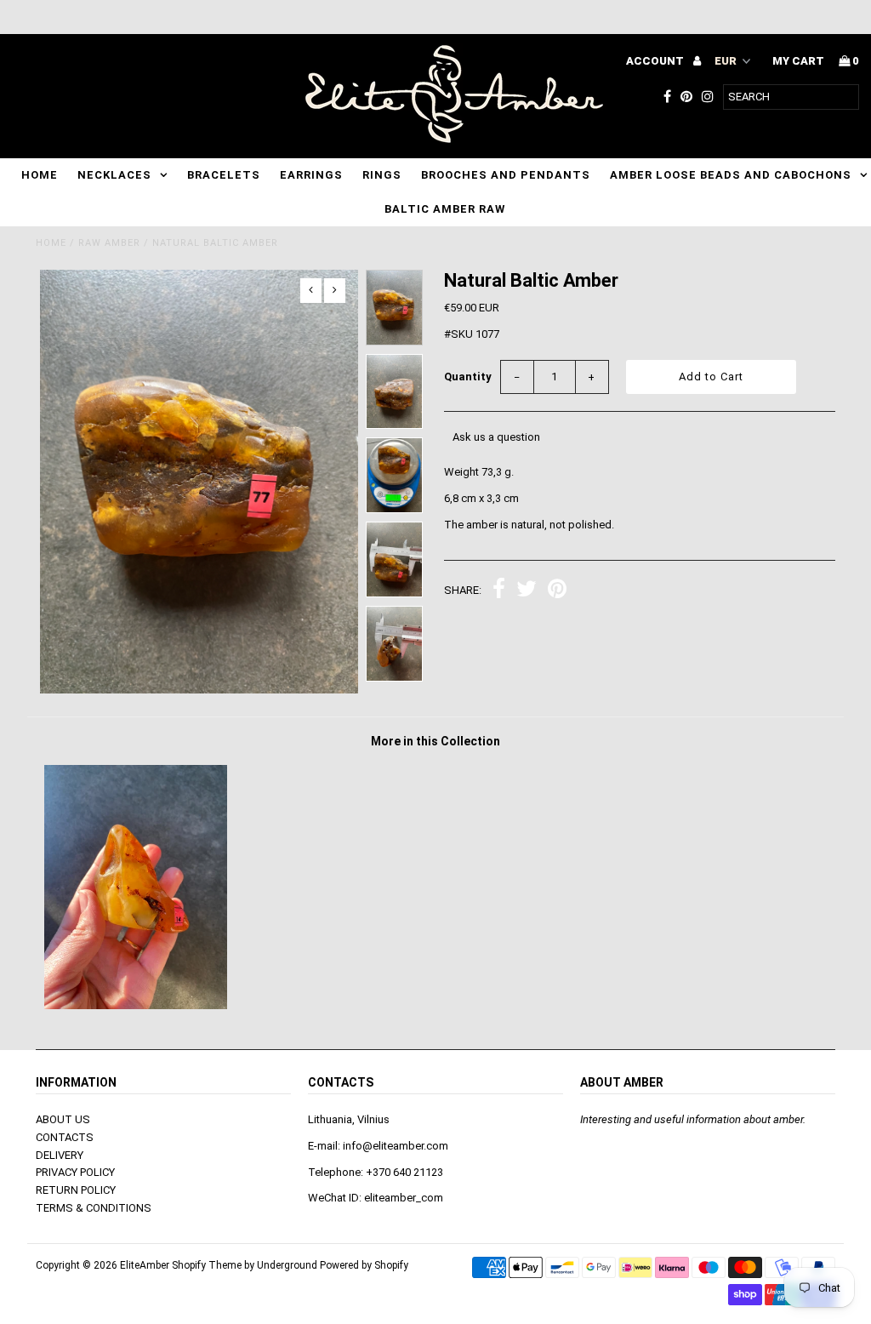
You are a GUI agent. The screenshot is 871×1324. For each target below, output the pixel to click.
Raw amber (109, 242)
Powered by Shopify (364, 1265)
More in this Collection (435, 741)
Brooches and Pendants (505, 174)
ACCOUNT (656, 60)
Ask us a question (496, 437)
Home (39, 174)
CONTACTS (65, 1137)
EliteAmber (144, 1265)
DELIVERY (59, 1155)
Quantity (468, 376)
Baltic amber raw (444, 209)
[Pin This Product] (557, 591)
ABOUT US (63, 1119)
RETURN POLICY (76, 1190)
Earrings (311, 174)
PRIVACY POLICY (75, 1172)
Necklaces (114, 174)
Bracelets (223, 174)
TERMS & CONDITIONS (93, 1207)
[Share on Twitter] (526, 591)
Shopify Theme (207, 1265)
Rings (381, 174)
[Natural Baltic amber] (135, 1005)
